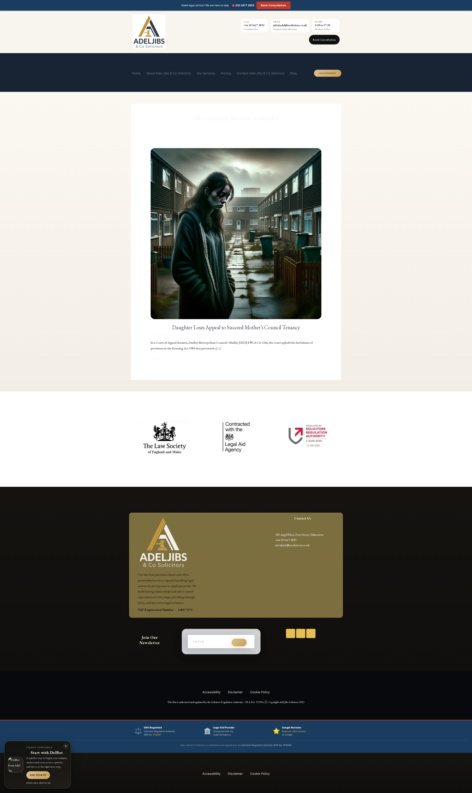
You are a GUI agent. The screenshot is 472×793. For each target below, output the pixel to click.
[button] (133, 437)
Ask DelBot (38, 775)
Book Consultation (273, 5)
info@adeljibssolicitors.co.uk (290, 25)
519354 (157, 734)
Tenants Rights (199, 334)
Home (136, 73)
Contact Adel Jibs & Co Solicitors (260, 73)
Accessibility (211, 692)
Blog (293, 73)
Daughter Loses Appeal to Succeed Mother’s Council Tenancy (236, 327)
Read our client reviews (294, 731)
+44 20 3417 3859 (253, 25)
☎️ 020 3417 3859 (243, 5)
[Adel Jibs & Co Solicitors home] (169, 31)
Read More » (159, 358)
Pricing (226, 73)
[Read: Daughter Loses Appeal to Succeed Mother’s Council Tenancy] (236, 233)
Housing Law (181, 334)
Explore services (38, 783)
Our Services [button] (206, 73)
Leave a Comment (161, 334)
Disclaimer (235, 692)
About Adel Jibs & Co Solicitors (168, 73)
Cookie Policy (260, 692)
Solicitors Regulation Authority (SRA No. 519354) (267, 745)
